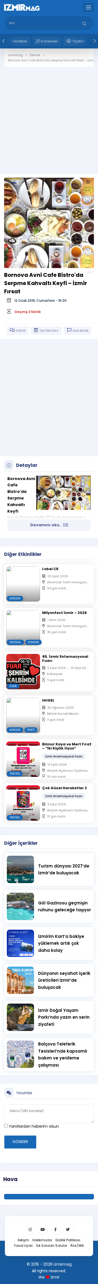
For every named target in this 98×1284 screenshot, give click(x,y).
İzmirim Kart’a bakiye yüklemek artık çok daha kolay (61, 943)
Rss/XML (77, 1245)
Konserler (49, 41)
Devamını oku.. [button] (46, 525)
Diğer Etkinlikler (23, 554)
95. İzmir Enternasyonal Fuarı (65, 658)
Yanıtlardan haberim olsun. (34, 1126)
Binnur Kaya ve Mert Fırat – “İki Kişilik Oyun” (66, 746)
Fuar (13, 686)
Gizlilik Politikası (67, 1240)
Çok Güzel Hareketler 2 (64, 788)
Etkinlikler (19, 41)
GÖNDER (20, 1141)
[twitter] (67, 1229)
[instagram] (30, 1229)
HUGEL (48, 700)
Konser (15, 598)
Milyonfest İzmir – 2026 (64, 612)
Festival (15, 642)
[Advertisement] (49, 116)
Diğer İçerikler (21, 843)
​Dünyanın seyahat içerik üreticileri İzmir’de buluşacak (64, 980)
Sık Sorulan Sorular (51, 1245)
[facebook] (55, 1229)
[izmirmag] (21, 7)
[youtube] (42, 1229)
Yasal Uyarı (23, 1245)
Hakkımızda (42, 1240)
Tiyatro (78, 41)
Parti (31, 730)
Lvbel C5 (50, 568)
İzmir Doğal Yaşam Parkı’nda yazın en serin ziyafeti (64, 1017)
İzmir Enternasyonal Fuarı (63, 756)
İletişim (23, 1240)
